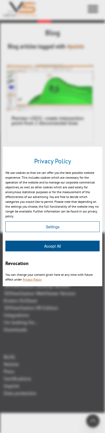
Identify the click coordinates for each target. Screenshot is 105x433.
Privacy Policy (32, 279)
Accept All (52, 246)
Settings (53, 226)
